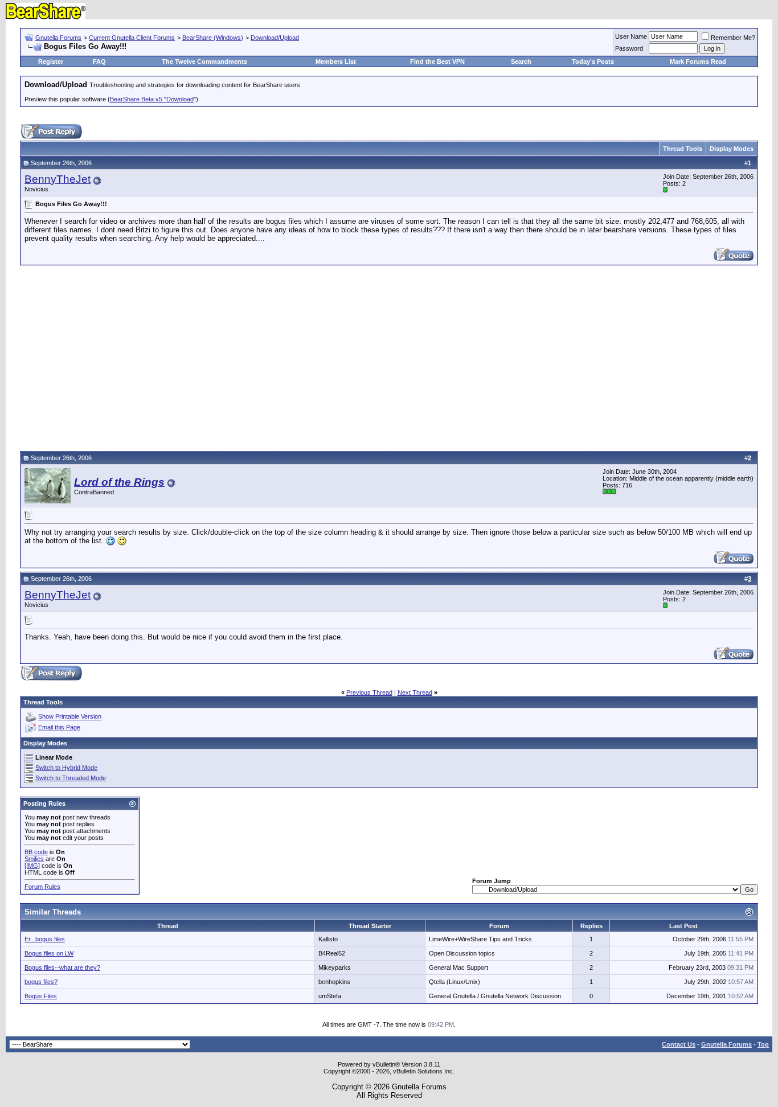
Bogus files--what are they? (62, 967)
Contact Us (678, 1044)
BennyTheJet (57, 179)
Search (521, 61)
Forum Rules (42, 886)
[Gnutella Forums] (45, 17)
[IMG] (32, 865)
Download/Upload (275, 37)
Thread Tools (682, 148)
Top (763, 1044)
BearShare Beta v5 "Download (152, 99)
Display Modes (732, 148)
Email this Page (59, 727)
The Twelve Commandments (204, 61)
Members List (336, 61)
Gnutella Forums (58, 37)
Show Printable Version (69, 717)
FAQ (99, 61)
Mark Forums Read (698, 61)
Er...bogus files (44, 939)
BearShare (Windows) (212, 37)
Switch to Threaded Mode (70, 777)
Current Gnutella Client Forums (132, 37)
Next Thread (415, 692)
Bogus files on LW (48, 953)
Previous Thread (369, 692)
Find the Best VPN (437, 61)
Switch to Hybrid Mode (66, 767)
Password (629, 48)
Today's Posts (593, 61)
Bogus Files (40, 996)
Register (50, 61)
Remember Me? (733, 37)
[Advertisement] (389, 356)
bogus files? (41, 981)
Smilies (34, 858)
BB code (36, 851)
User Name (631, 36)
